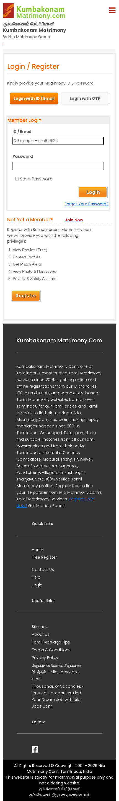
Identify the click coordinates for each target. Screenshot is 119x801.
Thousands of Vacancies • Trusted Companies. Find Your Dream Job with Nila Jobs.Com (58, 696)
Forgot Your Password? (86, 204)
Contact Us (43, 569)
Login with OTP (85, 98)
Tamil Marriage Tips (51, 642)
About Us (41, 634)
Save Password (36, 179)
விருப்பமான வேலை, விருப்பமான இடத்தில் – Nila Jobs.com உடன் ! (57, 672)
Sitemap (40, 626)
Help (36, 577)
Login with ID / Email (34, 98)
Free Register (44, 557)
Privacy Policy (45, 657)
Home (38, 549)
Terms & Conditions (51, 650)
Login (37, 585)
